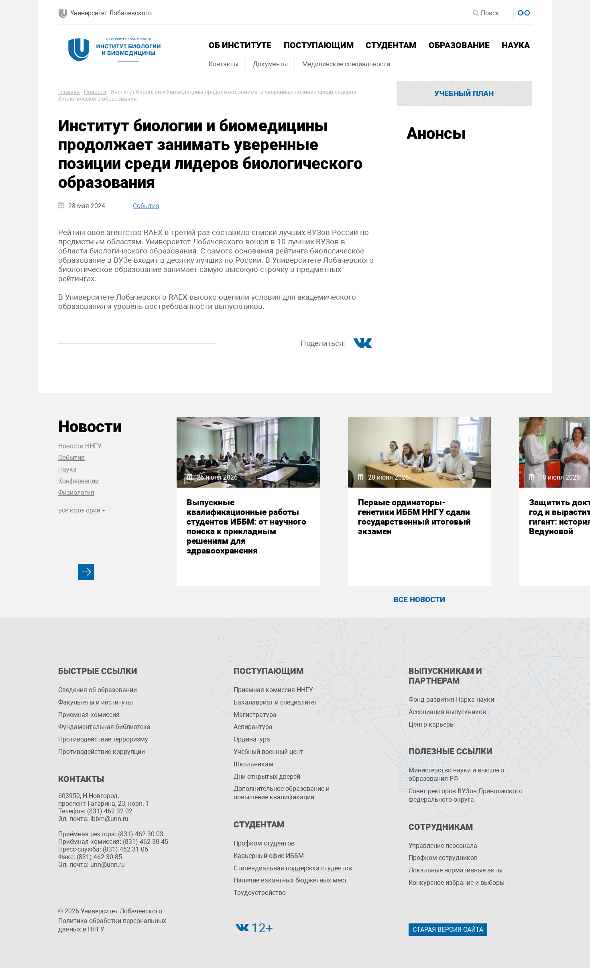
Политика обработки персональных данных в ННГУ (112, 925)
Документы (270, 64)
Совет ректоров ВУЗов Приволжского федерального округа (466, 795)
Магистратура (255, 715)
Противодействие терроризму (103, 739)
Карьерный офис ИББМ (269, 856)
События (146, 206)
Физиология (76, 492)
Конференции (78, 481)
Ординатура (252, 739)
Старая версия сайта (448, 929)
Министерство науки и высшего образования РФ (456, 774)
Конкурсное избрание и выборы (457, 882)
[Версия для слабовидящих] (523, 12)
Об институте (240, 45)
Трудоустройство (260, 893)
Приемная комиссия (89, 715)
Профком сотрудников (443, 858)
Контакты (223, 64)
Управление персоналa (443, 846)
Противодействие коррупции (101, 752)
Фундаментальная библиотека (104, 727)
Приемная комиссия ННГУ (273, 690)
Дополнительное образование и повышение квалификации (282, 793)
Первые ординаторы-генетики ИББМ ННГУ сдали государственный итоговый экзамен (414, 517)
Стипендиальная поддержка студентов (293, 868)
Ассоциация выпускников (447, 712)
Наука (516, 45)
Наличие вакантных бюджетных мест (290, 880)
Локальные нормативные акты (456, 870)
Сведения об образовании (97, 690)
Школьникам (253, 764)
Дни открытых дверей (267, 776)
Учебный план (464, 93)
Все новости (419, 599)
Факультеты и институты (95, 702)
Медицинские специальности (346, 64)
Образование (459, 45)
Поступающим (319, 45)
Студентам (391, 45)
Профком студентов (264, 843)
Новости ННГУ (80, 446)
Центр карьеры (432, 724)
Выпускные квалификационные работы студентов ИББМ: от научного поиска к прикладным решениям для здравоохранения (246, 526)
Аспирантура (253, 727)
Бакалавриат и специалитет (275, 702)
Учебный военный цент (268, 752)
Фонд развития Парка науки (451, 699)
